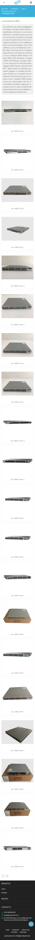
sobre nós (25, 930)
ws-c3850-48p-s (17, 789)
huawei (4, 893)
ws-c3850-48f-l (17, 712)
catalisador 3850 (7, 13)
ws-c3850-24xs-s (17, 325)
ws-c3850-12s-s (17, 247)
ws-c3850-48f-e (17, 634)
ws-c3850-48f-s (17, 673)
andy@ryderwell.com (11, 915)
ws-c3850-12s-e (17, 208)
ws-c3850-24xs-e (17, 286)
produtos (14, 9)
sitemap (23, 932)
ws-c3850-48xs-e (17, 441)
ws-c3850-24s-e (17, 363)
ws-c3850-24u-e (17, 866)
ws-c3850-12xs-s (17, 170)
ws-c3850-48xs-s (17, 479)
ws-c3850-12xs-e (17, 131)
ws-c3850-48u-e (17, 518)
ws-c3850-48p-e (17, 750)
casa (6, 9)
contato (14, 932)
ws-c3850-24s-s (17, 402)
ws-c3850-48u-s (17, 557)
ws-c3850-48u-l (17, 596)
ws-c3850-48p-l (17, 828)
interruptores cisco (8, 11)
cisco (24, 9)
